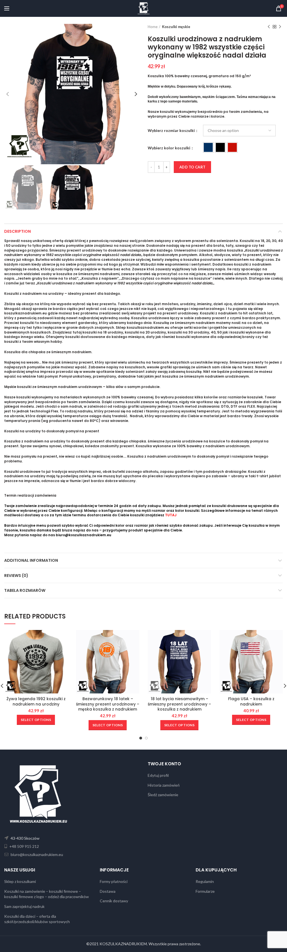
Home (153, 26)
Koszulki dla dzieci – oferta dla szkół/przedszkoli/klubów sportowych (37, 919)
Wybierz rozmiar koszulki (172, 130)
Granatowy (208, 147)
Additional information (31, 560)
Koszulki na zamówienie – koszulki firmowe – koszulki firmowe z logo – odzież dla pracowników (46, 894)
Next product (280, 26)
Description (17, 231)
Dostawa (107, 891)
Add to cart (192, 167)
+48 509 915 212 (23, 846)
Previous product (269, 26)
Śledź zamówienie (163, 794)
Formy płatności (114, 881)
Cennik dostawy (114, 900)
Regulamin (205, 881)
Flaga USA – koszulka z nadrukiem (251, 701)
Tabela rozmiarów (24, 590)
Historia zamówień (164, 785)
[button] (208, 147)
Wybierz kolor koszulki (169, 147)
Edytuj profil (158, 775)
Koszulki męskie (176, 26)
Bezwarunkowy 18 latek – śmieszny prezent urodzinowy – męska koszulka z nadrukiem (107, 704)
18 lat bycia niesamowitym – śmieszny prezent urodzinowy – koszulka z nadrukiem (179, 704)
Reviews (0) (16, 575)
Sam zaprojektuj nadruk (24, 906)
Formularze (205, 891)
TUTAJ (171, 515)
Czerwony (232, 147)
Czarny (220, 147)
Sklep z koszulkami (20, 881)
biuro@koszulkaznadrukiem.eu (83, 535)
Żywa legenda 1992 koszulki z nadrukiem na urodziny (36, 701)
